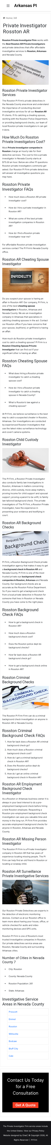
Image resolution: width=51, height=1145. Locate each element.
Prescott (13, 1011)
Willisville (13, 1034)
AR (15, 18)
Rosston (13, 1026)
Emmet (12, 1019)
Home (8, 18)
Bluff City (13, 1048)
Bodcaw (13, 1041)
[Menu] (8, 6)
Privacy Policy (38, 1131)
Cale (11, 1056)
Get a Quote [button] (25, 1105)
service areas (35, 1126)
